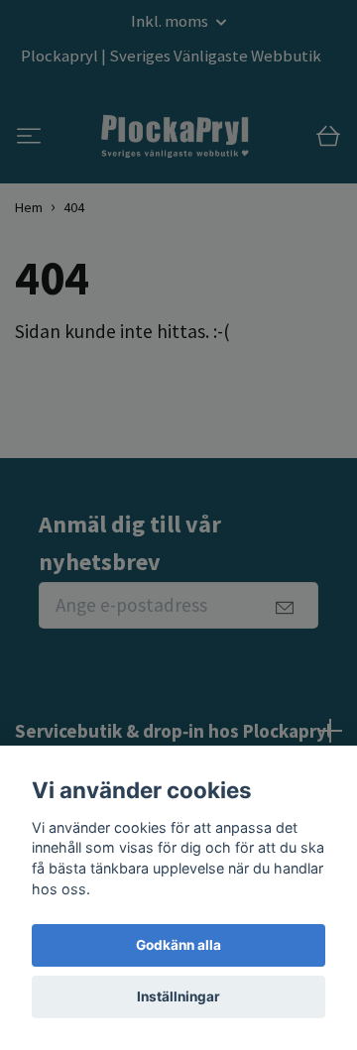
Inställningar (178, 996)
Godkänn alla (178, 945)
